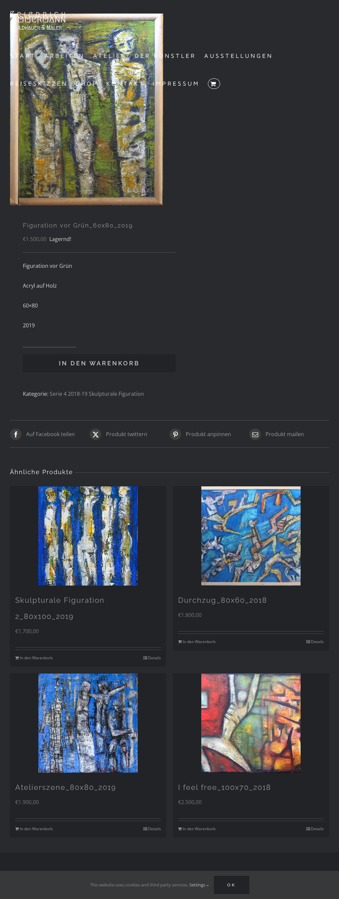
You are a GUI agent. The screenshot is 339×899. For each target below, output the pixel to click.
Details (154, 658)
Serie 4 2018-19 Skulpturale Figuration (97, 393)
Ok (231, 884)
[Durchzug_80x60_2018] (251, 536)
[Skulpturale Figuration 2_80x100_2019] (88, 536)
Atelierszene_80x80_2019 (65, 787)
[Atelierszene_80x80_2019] (88, 723)
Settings (197, 885)
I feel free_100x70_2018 (224, 787)
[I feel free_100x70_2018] (251, 723)
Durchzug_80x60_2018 (222, 600)
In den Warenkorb (99, 363)
